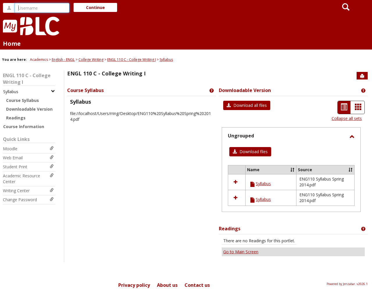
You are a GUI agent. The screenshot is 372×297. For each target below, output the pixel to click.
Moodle (10, 148)
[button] (246, 105)
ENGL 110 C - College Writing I (131, 59)
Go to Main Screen (240, 251)
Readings (16, 118)
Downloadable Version (29, 109)
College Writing (90, 59)
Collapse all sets (347, 118)
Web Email (13, 157)
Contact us (197, 285)
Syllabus (166, 59)
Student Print (15, 166)
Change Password (20, 199)
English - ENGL (63, 59)
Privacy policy (134, 285)
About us (167, 285)
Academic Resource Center (21, 178)
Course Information (23, 126)
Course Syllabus (22, 100)
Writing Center (16, 190)
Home (12, 43)
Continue (95, 7)
